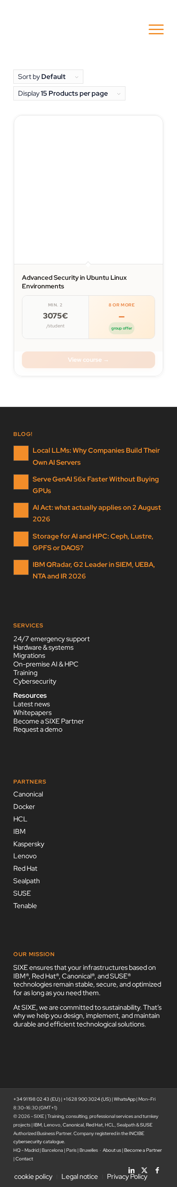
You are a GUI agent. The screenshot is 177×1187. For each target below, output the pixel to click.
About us (112, 1150)
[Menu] (152, 29)
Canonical (28, 794)
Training (25, 672)
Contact (24, 1159)
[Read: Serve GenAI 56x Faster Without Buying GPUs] (21, 482)
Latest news (31, 704)
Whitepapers (32, 712)
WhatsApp (124, 1099)
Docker (24, 806)
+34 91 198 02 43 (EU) (36, 1099)
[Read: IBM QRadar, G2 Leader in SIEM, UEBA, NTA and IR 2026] (21, 567)
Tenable (25, 905)
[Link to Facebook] (157, 1167)
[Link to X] (144, 1167)
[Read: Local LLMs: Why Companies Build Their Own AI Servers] (21, 453)
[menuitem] (152, 29)
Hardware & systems (43, 647)
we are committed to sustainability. (90, 1007)
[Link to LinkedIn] (131, 1167)
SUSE (22, 893)
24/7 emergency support (51, 638)
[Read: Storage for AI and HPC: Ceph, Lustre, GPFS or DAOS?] (21, 539)
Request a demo (37, 729)
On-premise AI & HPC (46, 664)
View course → (88, 359)
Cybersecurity (34, 681)
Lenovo (25, 855)
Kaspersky (28, 843)
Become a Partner (143, 1150)
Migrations (29, 655)
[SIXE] (73, 29)
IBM (19, 831)
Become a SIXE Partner (48, 721)
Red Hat (25, 868)
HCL (20, 819)
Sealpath (26, 880)
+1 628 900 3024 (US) (87, 1099)
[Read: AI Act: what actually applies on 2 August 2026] (21, 510)
